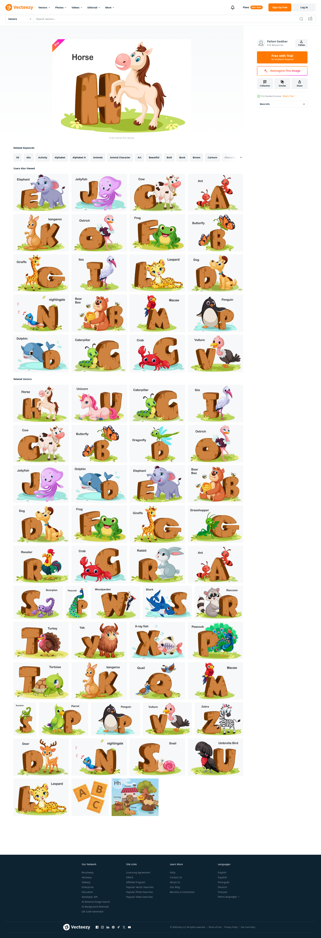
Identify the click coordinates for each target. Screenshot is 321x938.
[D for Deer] (41, 757)
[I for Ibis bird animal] (99, 273)
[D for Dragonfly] (157, 443)
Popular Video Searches (139, 896)
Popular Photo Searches (139, 892)
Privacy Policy (231, 927)
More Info (265, 104)
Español (222, 877)
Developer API (90, 896)
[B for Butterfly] (215, 233)
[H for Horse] (41, 403)
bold (169, 157)
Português (224, 882)
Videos (75, 7)
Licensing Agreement (138, 872)
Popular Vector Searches (140, 887)
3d (17, 157)
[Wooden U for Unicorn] (99, 403)
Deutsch (222, 887)
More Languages (227, 896)
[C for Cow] (157, 192)
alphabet (60, 157)
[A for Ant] (215, 192)
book (182, 157)
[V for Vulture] (215, 353)
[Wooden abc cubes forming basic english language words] (90, 797)
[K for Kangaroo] (41, 233)
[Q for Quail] (157, 681)
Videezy (86, 882)
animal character (120, 157)
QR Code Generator (93, 911)
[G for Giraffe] (41, 273)
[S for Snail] (157, 757)
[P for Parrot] (63, 719)
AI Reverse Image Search (96, 901)
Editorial (92, 7)
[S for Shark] (167, 602)
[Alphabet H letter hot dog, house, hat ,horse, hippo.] (135, 797)
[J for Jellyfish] (99, 192)
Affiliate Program (135, 882)
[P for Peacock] (215, 640)
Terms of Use (214, 927)
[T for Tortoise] (41, 681)
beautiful (154, 157)
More (108, 7)
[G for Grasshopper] (215, 524)
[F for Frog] (157, 233)
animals (98, 157)
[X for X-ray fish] (157, 640)
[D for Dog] (215, 273)
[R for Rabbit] (157, 564)
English (222, 872)
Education (87, 892)
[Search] (301, 19)
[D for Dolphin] (41, 353)
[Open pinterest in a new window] (113, 927)
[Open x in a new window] (124, 927)
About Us (175, 882)
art (139, 157)
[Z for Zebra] (219, 719)
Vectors (42, 7)
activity (42, 157)
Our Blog (175, 887)
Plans (246, 7)
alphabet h (79, 157)
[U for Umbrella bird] (215, 757)
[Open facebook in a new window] (97, 927)
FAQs (173, 872)
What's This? (288, 96)
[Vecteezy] (19, 7)
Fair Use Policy (248, 927)
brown (196, 157)
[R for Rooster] (41, 564)
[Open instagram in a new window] (102, 927)
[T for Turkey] (41, 640)
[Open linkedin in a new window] (107, 927)
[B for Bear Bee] (99, 313)
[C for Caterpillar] (99, 353)
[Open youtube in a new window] (129, 927)
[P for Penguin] (215, 313)
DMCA (129, 877)
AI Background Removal (95, 906)
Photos (59, 7)
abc (28, 157)
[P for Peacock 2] (76, 602)
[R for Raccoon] (219, 602)
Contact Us (176, 877)
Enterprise (88, 887)
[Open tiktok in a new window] (118, 927)
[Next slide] (238, 157)
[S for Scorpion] (38, 602)
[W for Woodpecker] (115, 602)
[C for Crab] (157, 353)
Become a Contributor (182, 892)
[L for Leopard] (157, 273)
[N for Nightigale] (41, 313)
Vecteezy (86, 877)
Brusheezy (88, 872)
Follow (301, 45)
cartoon (212, 157)
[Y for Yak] (99, 640)
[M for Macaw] (157, 313)
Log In (304, 7)
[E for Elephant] (41, 192)
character (230, 157)
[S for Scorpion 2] (24, 719)
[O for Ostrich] (99, 233)
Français (222, 892)
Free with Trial (282, 57)
